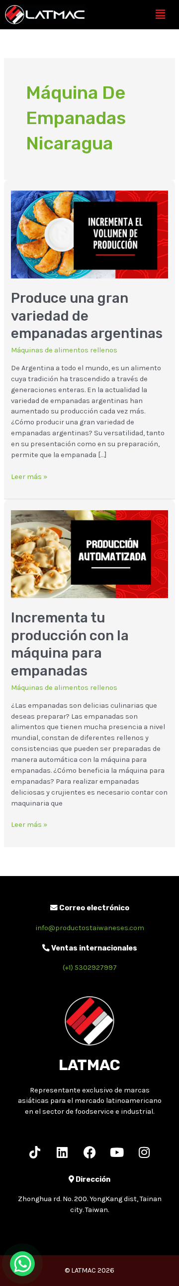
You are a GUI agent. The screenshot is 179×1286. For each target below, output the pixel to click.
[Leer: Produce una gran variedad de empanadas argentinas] (89, 234)
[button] (160, 14)
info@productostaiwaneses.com (89, 928)
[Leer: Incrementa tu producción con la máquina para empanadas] (89, 553)
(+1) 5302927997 (90, 967)
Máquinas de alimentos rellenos (64, 350)
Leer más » (29, 476)
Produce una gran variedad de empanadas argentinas (87, 315)
